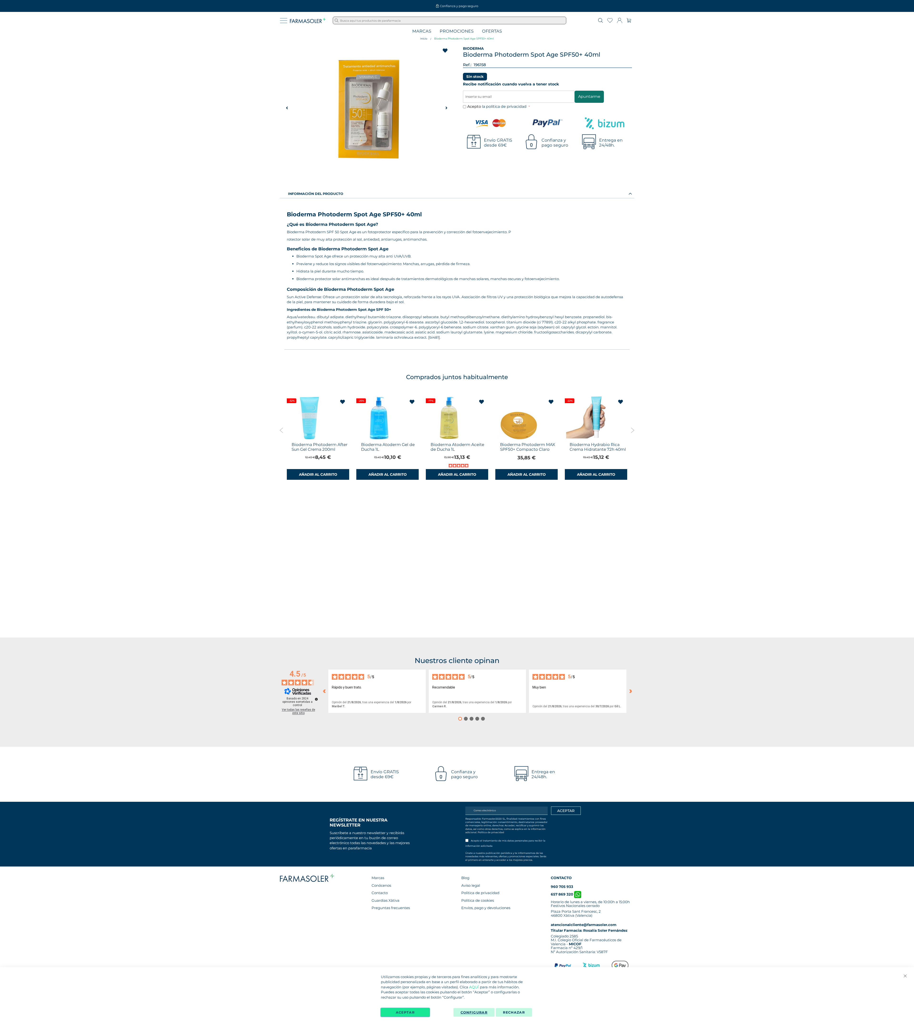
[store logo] (308, 20)
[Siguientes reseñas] (630, 691)
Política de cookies (477, 900)
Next (632, 430)
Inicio (423, 38)
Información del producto (315, 194)
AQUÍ (474, 987)
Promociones (457, 31)
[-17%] (448, 439)
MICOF (575, 944)
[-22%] (587, 439)
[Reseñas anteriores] (324, 691)
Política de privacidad (491, 832)
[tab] (457, 193)
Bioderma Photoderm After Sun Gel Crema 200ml (320, 447)
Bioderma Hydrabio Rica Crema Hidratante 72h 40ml (598, 447)
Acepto (497, 106)
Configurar (474, 1012)
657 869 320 (562, 894)
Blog (465, 878)
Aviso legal (470, 885)
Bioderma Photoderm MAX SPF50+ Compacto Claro (527, 447)
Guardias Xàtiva (385, 900)
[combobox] (449, 20)
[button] (446, 108)
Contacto (380, 893)
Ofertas (492, 31)
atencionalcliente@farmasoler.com (583, 924)
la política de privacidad (504, 106)
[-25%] (379, 439)
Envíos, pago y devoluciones (485, 908)
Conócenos (381, 885)
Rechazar (514, 1012)
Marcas (421, 31)
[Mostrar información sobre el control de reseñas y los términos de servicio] (316, 699)
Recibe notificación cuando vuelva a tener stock (511, 84)
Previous (281, 430)
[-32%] (309, 439)
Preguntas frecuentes (391, 908)
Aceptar (405, 1012)
